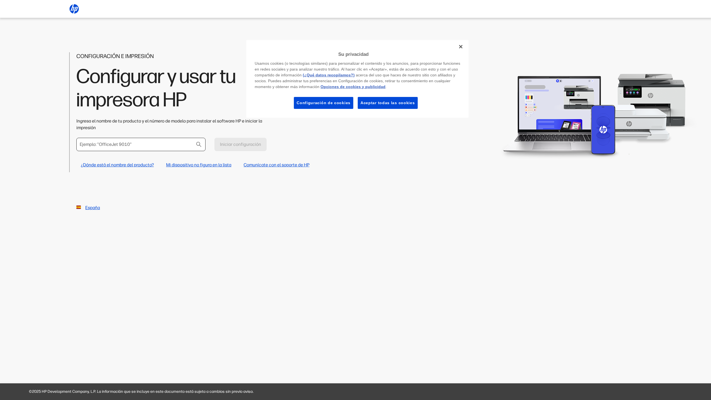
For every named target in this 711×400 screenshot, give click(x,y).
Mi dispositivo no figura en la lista (198, 165)
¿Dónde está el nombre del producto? (117, 165)
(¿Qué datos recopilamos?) (329, 75)
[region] (357, 79)
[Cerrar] (461, 47)
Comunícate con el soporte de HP (276, 165)
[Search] (198, 144)
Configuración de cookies (324, 103)
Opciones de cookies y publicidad (353, 86)
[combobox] (141, 144)
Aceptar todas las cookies (387, 103)
